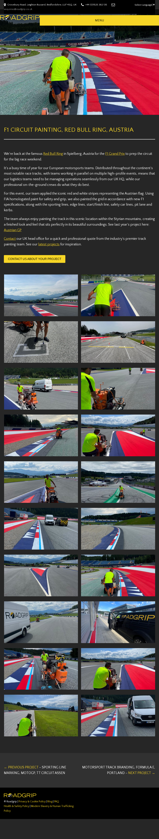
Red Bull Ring (53, 154)
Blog (49, 801)
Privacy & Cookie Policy (32, 801)
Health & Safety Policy (16, 806)
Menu (99, 20)
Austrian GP (13, 230)
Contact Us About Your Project (34, 259)
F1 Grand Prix (115, 154)
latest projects (49, 244)
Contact (10, 239)
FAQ (56, 801)
